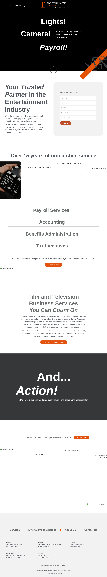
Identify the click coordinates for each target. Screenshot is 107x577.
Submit (66, 123)
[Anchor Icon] (53, 70)
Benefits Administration (52, 234)
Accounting (52, 222)
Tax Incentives (52, 245)
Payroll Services (52, 210)
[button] (18, 5)
